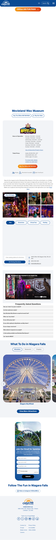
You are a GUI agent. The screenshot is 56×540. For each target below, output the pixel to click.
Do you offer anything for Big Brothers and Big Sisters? (16, 323)
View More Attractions (28, 411)
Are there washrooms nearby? (10, 310)
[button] (3, 384)
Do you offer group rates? (9, 320)
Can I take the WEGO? (8, 336)
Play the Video (39, 115)
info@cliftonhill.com (36, 263)
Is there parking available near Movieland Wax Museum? (16, 333)
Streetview (21, 222)
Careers (22, 532)
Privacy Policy (32, 525)
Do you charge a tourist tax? (9, 326)
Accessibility (32, 527)
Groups (22, 527)
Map (10, 222)
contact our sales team (31, 161)
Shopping (38, 349)
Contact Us (23, 525)
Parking (45, 222)
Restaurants (28, 349)
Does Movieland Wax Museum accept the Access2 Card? (16, 313)
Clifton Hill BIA (32, 530)
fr (39, 3)
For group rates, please (31, 160)
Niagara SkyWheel (27, 404)
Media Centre (23, 530)
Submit (28, 476)
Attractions (17, 349)
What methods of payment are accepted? (12, 329)
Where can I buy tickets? (9, 316)
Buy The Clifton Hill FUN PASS (21, 115)
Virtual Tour (33, 222)
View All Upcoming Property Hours (34, 150)
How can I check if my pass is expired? (12, 306)
